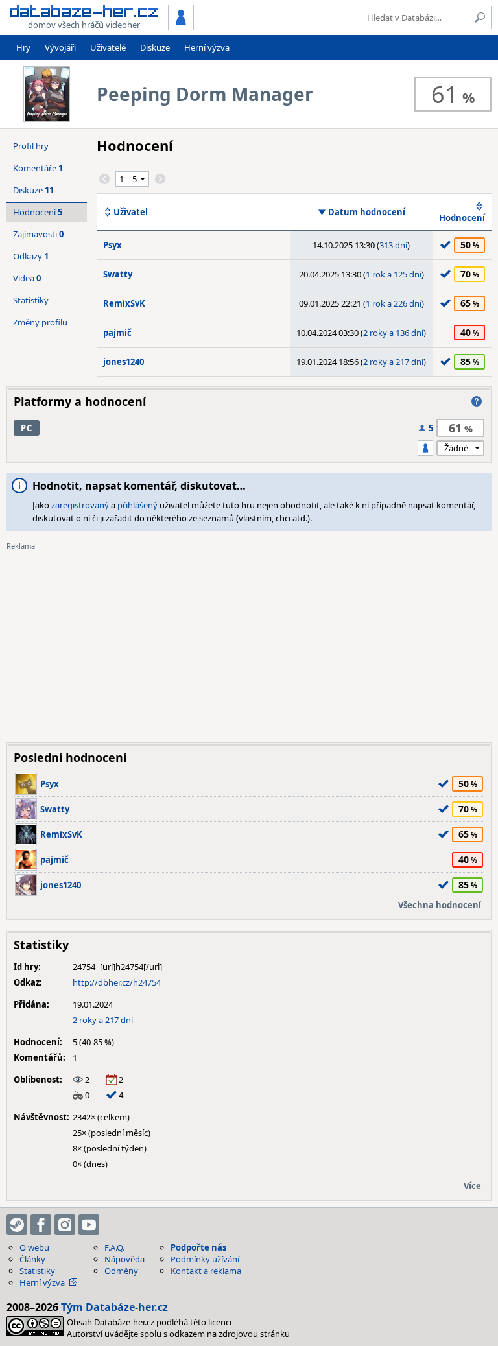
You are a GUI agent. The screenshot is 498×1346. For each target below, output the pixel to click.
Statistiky (31, 300)
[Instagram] (64, 1224)
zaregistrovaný (80, 505)
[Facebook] (40, 1224)
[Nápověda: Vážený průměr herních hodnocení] (476, 401)
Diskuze (155, 47)
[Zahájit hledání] (479, 17)
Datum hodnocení (366, 212)
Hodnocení (462, 218)
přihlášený (137, 505)
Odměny (121, 1271)
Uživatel (130, 212)
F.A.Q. (114, 1247)
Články (32, 1259)
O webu (34, 1247)
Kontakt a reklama (206, 1271)
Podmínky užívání (205, 1259)
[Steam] (16, 1224)
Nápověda (124, 1259)
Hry (23, 47)
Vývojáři (60, 47)
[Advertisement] (249, 642)
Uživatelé (108, 47)
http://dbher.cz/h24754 (117, 982)
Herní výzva (207, 47)
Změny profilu (40, 322)
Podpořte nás (198, 1247)
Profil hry (31, 146)
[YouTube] (88, 1224)
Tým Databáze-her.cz (114, 1307)
